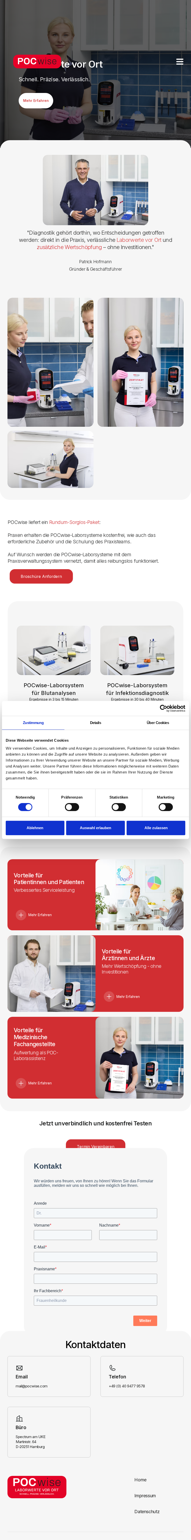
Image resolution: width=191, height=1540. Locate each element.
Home (140, 1479)
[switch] (72, 807)
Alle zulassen (156, 828)
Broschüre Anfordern (41, 576)
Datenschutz (146, 1511)
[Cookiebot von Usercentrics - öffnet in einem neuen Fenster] (163, 708)
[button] (180, 61)
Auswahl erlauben (95, 828)
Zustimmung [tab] (33, 723)
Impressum (145, 1495)
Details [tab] (95, 723)
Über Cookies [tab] (158, 723)
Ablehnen (35, 828)
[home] (35, 61)
